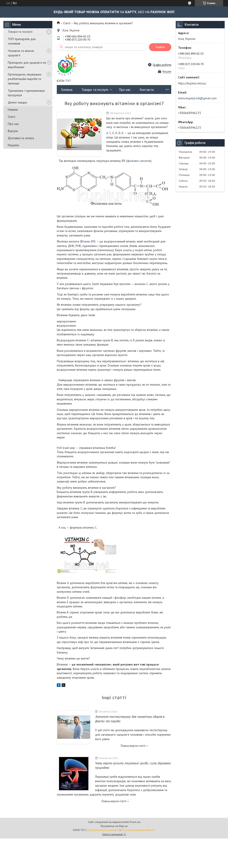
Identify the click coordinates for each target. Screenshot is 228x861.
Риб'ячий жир (66, 448)
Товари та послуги (20, 32)
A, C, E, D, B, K (115, 133)
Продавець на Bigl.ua (114, 826)
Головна (66, 89)
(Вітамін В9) (88, 241)
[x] (63, 686)
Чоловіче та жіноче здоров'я (21, 53)
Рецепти (13, 145)
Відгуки (13, 131)
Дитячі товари (17, 102)
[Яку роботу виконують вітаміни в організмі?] (79, 134)
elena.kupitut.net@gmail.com (197, 98)
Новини (13, 110)
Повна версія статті (133, 745)
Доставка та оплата (21, 138)
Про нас (13, 124)
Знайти (160, 47)
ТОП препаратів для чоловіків (22, 41)
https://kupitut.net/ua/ (192, 83)
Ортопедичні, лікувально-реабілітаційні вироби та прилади (25, 78)
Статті (11, 117)
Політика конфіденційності (138, 830)
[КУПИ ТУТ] (67, 64)
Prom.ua (135, 822)
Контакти (147, 89)
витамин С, (141, 284)
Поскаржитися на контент (103, 830)
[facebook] (59, 686)
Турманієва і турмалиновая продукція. (26, 93)
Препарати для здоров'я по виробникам (27, 65)
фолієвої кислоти (139, 161)
